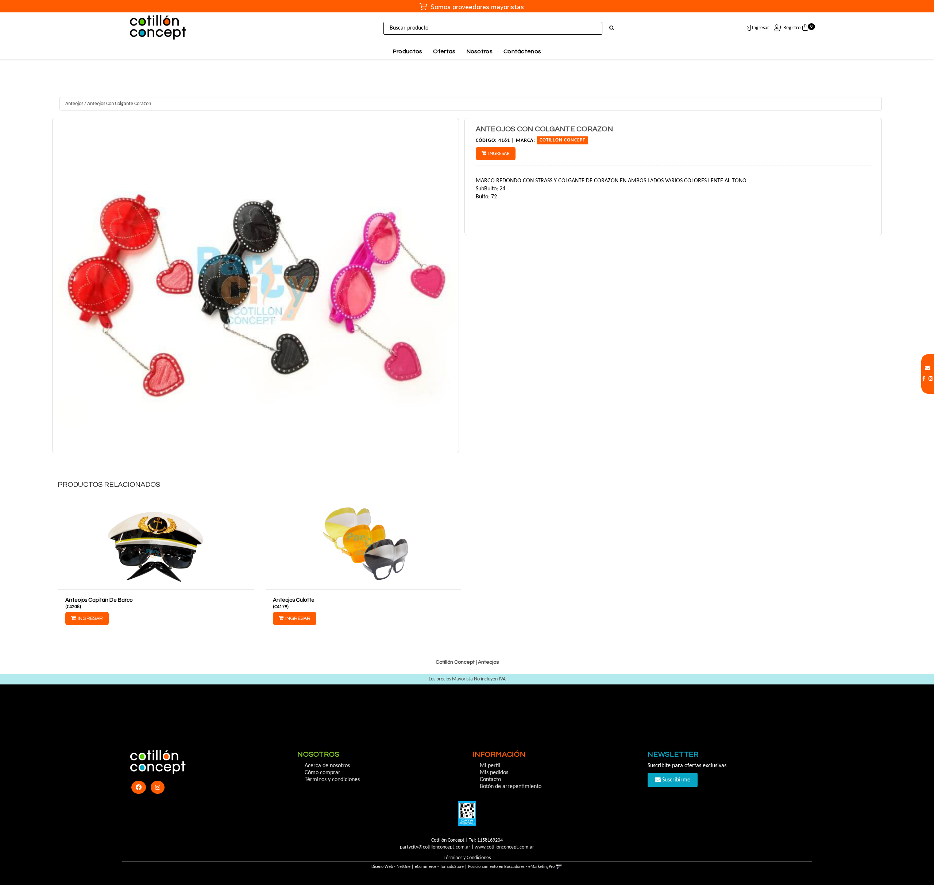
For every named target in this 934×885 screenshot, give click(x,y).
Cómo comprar (322, 773)
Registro (791, 28)
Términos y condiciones (332, 780)
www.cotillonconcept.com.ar (504, 847)
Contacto (490, 780)
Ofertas (444, 51)
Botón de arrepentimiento (510, 786)
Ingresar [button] (760, 28)
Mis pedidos (494, 773)
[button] (927, 368)
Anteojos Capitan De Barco (98, 600)
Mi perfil (490, 766)
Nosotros (480, 51)
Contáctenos (522, 51)
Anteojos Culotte (293, 600)
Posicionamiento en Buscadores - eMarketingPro (511, 867)
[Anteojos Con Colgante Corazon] (256, 285)
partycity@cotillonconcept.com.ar (435, 847)
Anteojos (74, 103)
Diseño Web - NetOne (390, 867)
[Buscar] (611, 28)
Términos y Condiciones (467, 858)
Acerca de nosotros (327, 766)
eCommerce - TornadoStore (439, 867)
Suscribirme (675, 780)
